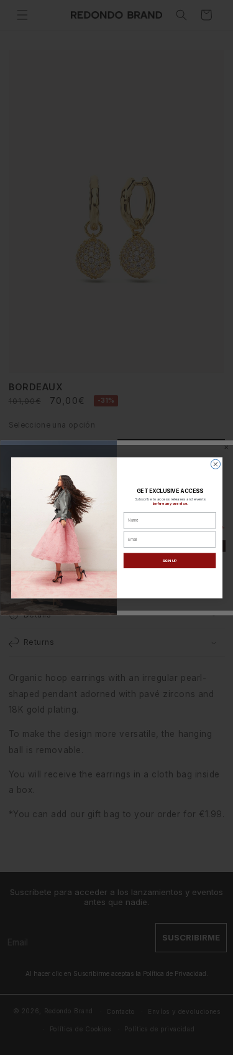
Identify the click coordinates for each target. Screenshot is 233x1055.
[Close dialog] (215, 464)
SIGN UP (169, 560)
